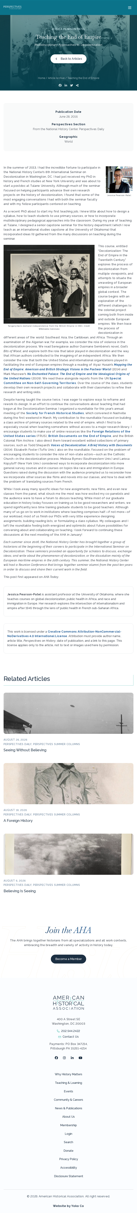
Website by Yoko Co (68, 1206)
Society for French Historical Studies (55, 413)
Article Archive (56, 78)
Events (68, 1091)
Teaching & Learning (68, 1083)
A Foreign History (18, 820)
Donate (68, 1150)
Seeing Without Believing (25, 750)
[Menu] (129, 7)
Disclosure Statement (68, 1176)
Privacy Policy (68, 1159)
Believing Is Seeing (20, 891)
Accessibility (68, 1167)
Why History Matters (68, 1074)
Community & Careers (68, 1099)
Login (68, 1133)
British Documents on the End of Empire (79, 436)
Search (68, 1142)
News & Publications (68, 1108)
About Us (68, 1116)
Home (41, 78)
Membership (68, 1125)
